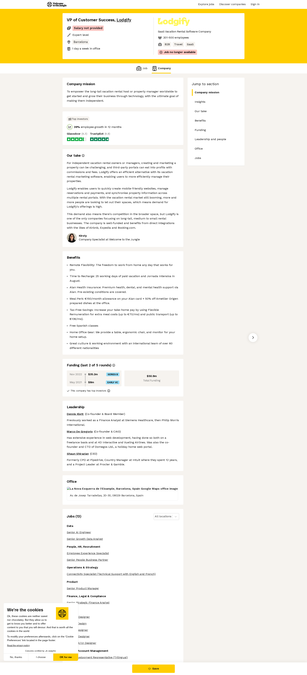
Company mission (207, 92)
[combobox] (155, 516)
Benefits (200, 120)
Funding (200, 130)
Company (164, 68)
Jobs (198, 158)
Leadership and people (210, 139)
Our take (201, 111)
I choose (41, 657)
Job (144, 68)
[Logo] (57, 4)
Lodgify (124, 20)
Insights (200, 101)
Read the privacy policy (18, 645)
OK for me (66, 657)
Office (199, 148)
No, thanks (16, 657)
